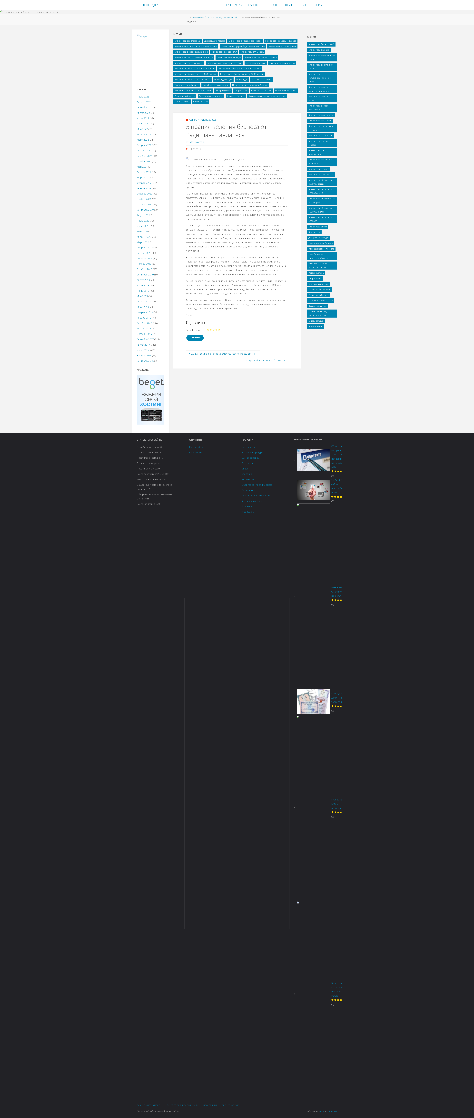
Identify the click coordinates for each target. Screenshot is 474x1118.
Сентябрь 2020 (145, 209)
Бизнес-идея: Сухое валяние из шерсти (339, 591)
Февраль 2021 (145, 183)
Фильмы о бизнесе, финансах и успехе (266, 96)
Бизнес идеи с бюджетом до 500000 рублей (196, 74)
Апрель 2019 (144, 301)
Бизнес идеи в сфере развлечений (191, 51)
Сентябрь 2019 (145, 274)
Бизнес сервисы (250, 457)
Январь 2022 (144, 150)
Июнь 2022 (143, 123)
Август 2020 (143, 215)
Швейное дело (200, 101)
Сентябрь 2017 (145, 339)
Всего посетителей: (148, 479)
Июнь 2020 (143, 226)
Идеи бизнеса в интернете (215, 85)
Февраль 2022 (145, 145)
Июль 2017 (143, 350)
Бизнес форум (230, 1105)
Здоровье (247, 474)
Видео (245, 468)
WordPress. (332, 1111)
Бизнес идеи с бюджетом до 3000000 (192, 79)
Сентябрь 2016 (145, 360)
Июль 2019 (143, 285)
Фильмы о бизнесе (236, 96)
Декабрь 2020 (144, 193)
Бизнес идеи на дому (256, 62)
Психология (248, 490)
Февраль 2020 (145, 247)
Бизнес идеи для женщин (229, 57)
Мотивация (248, 479)
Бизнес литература (252, 452)
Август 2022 (143, 112)
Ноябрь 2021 (144, 161)
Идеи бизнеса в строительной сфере (250, 85)
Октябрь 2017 (144, 333)
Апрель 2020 (144, 236)
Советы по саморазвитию (211, 96)
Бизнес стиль (249, 463)
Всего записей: (145, 504)
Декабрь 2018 (144, 323)
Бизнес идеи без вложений (187, 40)
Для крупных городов (262, 79)
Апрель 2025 (144, 102)
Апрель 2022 (144, 134)
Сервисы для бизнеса (185, 96)
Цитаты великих (182, 101)
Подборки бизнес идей (286, 90)
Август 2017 (143, 344)
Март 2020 (143, 242)
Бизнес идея (242, 79)
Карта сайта (196, 447)
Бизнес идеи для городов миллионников (194, 57)
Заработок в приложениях (182, 1105)
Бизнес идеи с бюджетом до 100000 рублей (240, 68)
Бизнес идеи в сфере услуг (224, 51)
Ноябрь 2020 (144, 199)
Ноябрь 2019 (144, 263)
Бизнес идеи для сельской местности (224, 62)
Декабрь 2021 (144, 156)
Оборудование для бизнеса (257, 484)
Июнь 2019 (143, 290)
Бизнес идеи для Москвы (252, 51)
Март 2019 (143, 307)
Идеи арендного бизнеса (187, 85)
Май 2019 (142, 296)
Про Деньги (210, 1105)
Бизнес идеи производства (282, 62)
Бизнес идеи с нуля (223, 79)
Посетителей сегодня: (149, 457)
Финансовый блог (200, 17)
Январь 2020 (144, 253)
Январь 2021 (144, 188)
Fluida (321, 1111)
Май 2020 (142, 231)
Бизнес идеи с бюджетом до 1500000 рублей (241, 74)
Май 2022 (142, 129)
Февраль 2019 (145, 312)
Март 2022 (143, 139)
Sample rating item (196, 330)
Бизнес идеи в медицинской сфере (245, 40)
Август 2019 (143, 280)
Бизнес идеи (248, 447)
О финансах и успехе (261, 90)
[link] (329, 5)
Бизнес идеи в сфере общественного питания (243, 46)
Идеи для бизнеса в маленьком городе (193, 90)
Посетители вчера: (147, 468)
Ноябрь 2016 (144, 355)
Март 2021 (143, 177)
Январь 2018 (144, 328)
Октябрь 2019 (144, 269)
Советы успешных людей (225, 17)
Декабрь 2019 (144, 258)
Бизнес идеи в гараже (214, 40)
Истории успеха (223, 90)
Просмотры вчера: (147, 463)
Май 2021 (142, 166)
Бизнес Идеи (150, 5)
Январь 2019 (144, 317)
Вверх (189, 315)
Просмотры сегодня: (148, 452)
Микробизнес (241, 90)
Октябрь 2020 (144, 204)
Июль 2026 (143, 96)
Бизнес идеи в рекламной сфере (280, 40)
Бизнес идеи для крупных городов (261, 57)
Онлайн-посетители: (148, 447)
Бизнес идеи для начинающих (189, 62)
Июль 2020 (143, 220)
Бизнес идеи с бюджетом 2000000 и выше (195, 68)
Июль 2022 (143, 118)
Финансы (247, 506)
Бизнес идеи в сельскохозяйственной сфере (196, 46)
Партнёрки (195, 452)
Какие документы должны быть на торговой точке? (340, 697)
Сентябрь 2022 (145, 107)
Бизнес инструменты (149, 1105)
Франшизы (248, 511)
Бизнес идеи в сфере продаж (282, 46)
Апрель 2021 (144, 172)
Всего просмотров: (147, 474)
